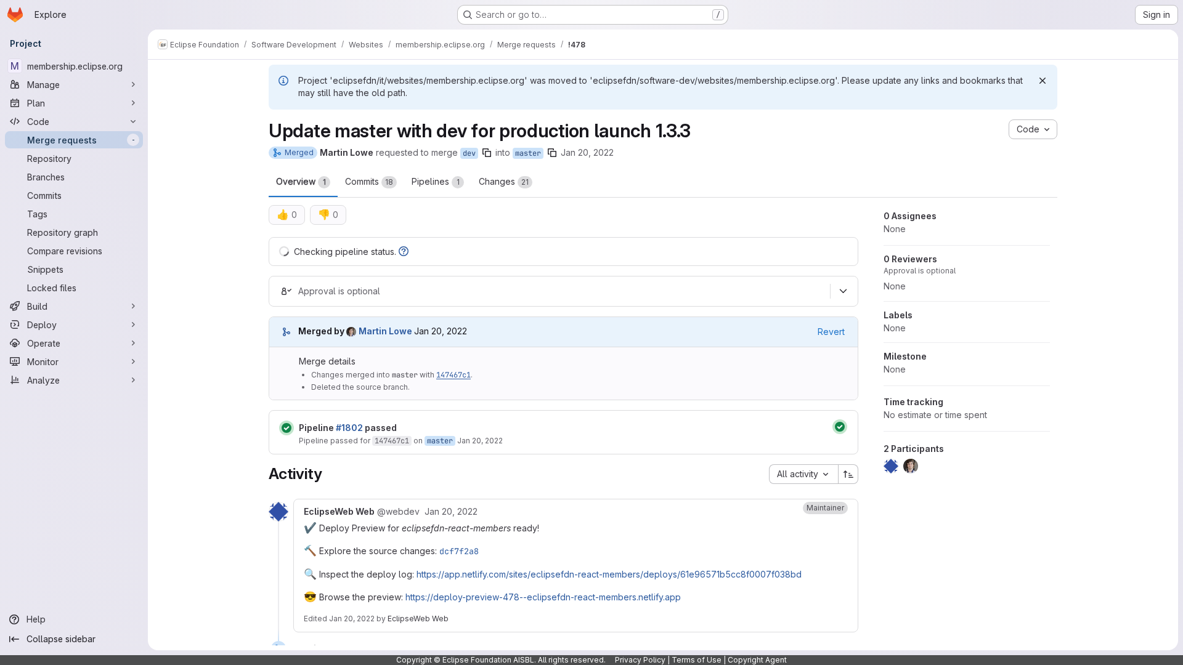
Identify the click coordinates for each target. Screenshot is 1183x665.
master (528, 153)
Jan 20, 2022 (587, 152)
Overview (301, 181)
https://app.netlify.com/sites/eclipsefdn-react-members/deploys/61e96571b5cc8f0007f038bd (609, 574)
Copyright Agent (757, 659)
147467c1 (453, 375)
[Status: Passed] (286, 428)
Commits (369, 181)
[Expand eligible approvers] (842, 291)
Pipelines (436, 181)
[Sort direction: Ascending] (848, 474)
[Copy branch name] (486, 152)
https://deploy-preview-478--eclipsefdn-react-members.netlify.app (543, 597)
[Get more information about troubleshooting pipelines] (404, 251)
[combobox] (803, 474)
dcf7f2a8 (459, 551)
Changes (504, 181)
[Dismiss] (1042, 80)
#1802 (349, 427)
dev (469, 153)
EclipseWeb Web (418, 618)
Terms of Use (697, 659)
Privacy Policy (640, 659)
